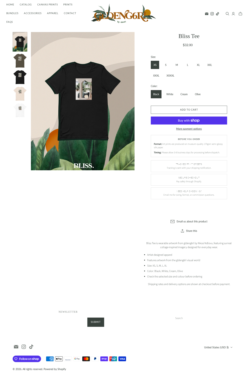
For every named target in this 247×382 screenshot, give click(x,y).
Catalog (26, 4)
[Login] (233, 14)
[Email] (206, 13)
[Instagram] (212, 13)
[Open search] (227, 14)
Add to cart (189, 109)
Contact (70, 13)
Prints (68, 4)
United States (216, 347)
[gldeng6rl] (123, 13)
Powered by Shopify (55, 369)
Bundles (12, 13)
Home (10, 4)
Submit (96, 321)
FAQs (9, 21)
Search (179, 318)
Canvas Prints (47, 4)
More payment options (189, 128)
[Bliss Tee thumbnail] (20, 42)
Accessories (32, 13)
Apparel (52, 13)
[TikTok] (217, 13)
